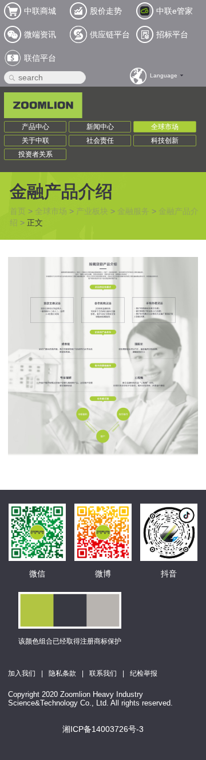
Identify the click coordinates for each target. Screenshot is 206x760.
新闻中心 (100, 127)
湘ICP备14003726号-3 (103, 729)
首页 (18, 211)
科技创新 (165, 141)
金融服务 (133, 211)
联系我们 (103, 673)
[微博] (103, 516)
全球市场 (165, 127)
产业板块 (92, 211)
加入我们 (21, 673)
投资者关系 (35, 154)
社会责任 (100, 141)
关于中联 (35, 141)
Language (163, 75)
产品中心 (35, 127)
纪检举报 (143, 673)
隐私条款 (62, 673)
